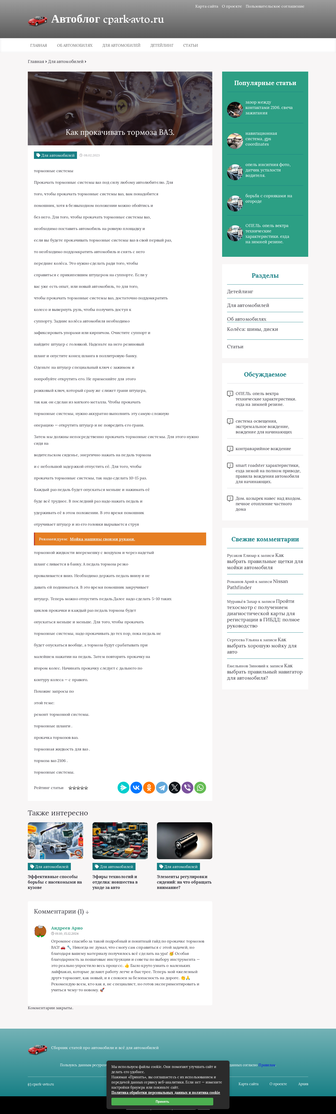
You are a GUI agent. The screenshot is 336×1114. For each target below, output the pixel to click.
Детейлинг (161, 45)
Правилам (267, 1065)
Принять (162, 1101)
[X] (175, 788)
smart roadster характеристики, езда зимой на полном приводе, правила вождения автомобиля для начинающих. (268, 473)
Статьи (190, 45)
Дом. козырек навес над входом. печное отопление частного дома (268, 504)
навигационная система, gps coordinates (261, 139)
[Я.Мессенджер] (123, 788)
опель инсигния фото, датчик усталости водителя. (267, 170)
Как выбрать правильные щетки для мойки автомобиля (265, 561)
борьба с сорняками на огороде (268, 198)
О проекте (232, 6)
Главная (38, 45)
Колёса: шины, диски (252, 329)
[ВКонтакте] (136, 788)
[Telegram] (162, 788)
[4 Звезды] (82, 788)
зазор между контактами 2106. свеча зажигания (269, 107)
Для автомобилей (121, 45)
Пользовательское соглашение (275, 6)
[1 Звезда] (70, 788)
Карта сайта (206, 6)
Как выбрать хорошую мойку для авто (262, 645)
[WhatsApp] (200, 788)
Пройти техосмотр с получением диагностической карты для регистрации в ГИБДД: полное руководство (263, 613)
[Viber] (187, 788)
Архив (303, 1084)
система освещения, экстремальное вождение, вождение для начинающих (264, 426)
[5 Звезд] (86, 788)
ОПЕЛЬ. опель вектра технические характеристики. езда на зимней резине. (267, 233)
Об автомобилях (74, 45)
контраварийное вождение (263, 448)
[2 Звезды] (74, 788)
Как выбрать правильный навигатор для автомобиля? (265, 671)
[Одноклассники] (149, 788)
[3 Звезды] (78, 788)
